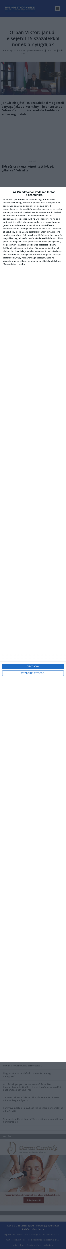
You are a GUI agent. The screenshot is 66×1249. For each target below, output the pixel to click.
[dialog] (33, 624)
